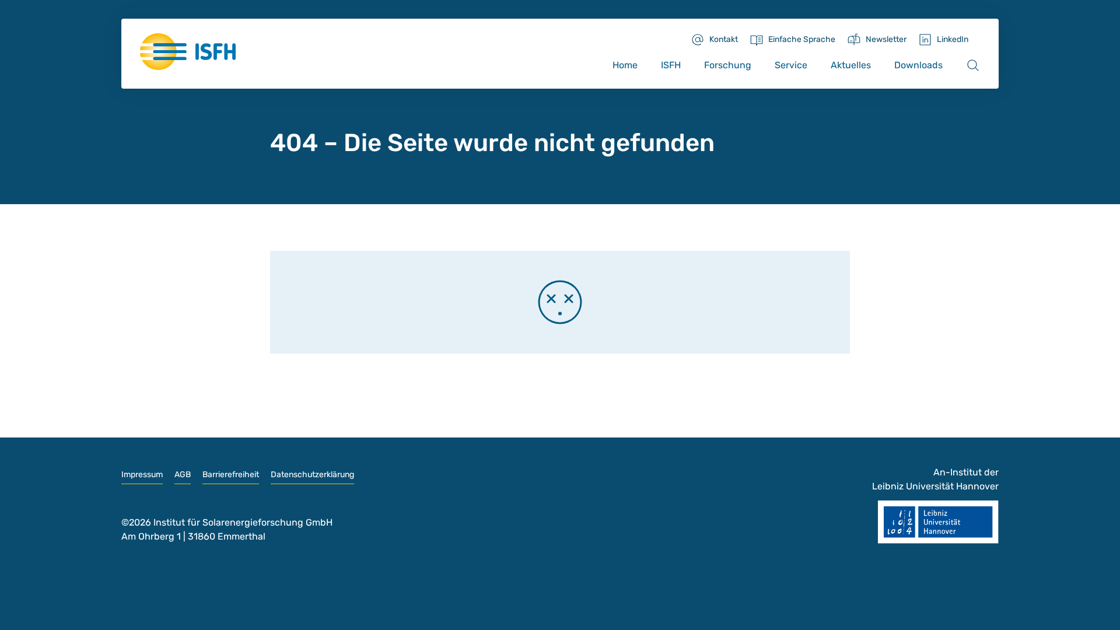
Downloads (918, 65)
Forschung (727, 65)
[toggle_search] (973, 65)
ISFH (671, 65)
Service (791, 65)
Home (625, 65)
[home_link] (188, 51)
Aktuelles (851, 65)
